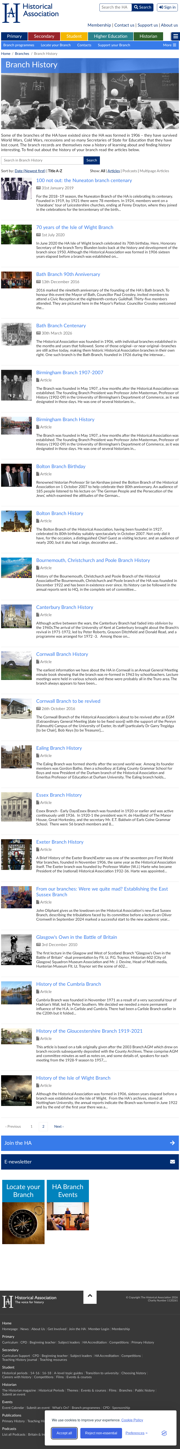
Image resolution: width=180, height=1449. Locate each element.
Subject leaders (69, 1342)
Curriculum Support (16, 1356)
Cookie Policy (132, 1419)
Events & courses (79, 1377)
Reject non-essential (101, 1433)
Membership (99, 25)
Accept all (64, 1433)
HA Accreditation (95, 1342)
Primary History (142, 1342)
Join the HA (77, 1329)
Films (60, 1377)
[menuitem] (14, 36)
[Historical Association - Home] (29, 1306)
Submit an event (13, 1394)
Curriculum (10, 1342)
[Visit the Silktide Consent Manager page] (164, 1433)
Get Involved (57, 1329)
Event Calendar (13, 1408)
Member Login (98, 1329)
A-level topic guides (68, 1373)
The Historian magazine (19, 1390)
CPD (23, 1342)
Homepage (10, 1329)
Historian (148, 36)
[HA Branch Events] (68, 1216)
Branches (22, 53)
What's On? (60, 1408)
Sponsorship (121, 1408)
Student (74, 36)
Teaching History (39, 1421)
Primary (14, 36)
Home (5, 53)
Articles (114, 171)
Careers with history (16, 1377)
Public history (145, 1390)
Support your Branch (114, 45)
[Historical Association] (30, 20)
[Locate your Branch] (23, 1223)
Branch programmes (18, 45)
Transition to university (102, 1373)
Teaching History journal (19, 1359)
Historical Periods (51, 1390)
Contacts (84, 45)
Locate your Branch (56, 45)
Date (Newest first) (30, 171)
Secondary (44, 36)
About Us (38, 1329)
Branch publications (152, 45)
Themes (72, 1390)
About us (169, 25)
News (24, 1329)
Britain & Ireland (39, 1434)
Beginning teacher (43, 1342)
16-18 (46, 1373)
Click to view (90, 199)
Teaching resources (53, 1359)
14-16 (35, 1373)
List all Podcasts (13, 1434)
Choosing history (133, 1373)
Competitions (119, 1342)
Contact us (124, 25)
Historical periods (15, 1373)
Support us (148, 25)
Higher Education (110, 36)
